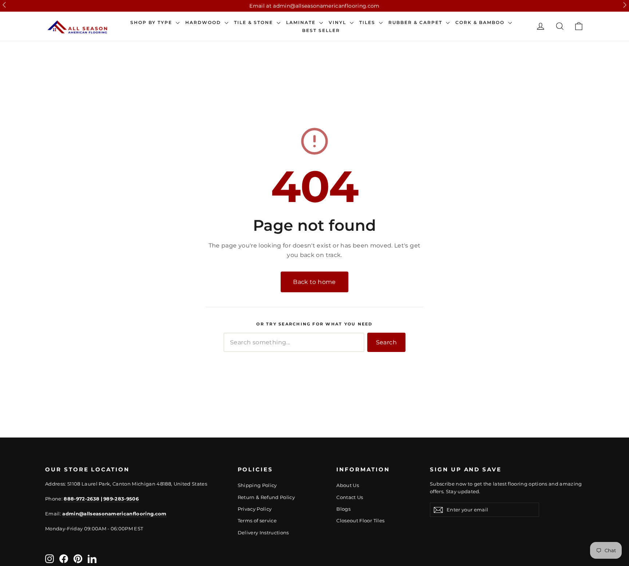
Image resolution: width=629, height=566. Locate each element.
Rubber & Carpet (416, 22)
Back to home (314, 281)
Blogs (343, 509)
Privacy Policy (255, 509)
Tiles (368, 22)
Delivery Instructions (263, 532)
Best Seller (321, 30)
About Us (347, 485)
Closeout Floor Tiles (360, 520)
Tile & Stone (254, 22)
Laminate (301, 22)
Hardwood (204, 22)
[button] (4, 5)
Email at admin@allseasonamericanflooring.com (314, 6)
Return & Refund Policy (266, 497)
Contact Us (349, 497)
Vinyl (338, 22)
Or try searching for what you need (314, 324)
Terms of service (257, 520)
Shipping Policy (257, 485)
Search (386, 342)
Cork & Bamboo (480, 22)
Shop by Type (152, 22)
